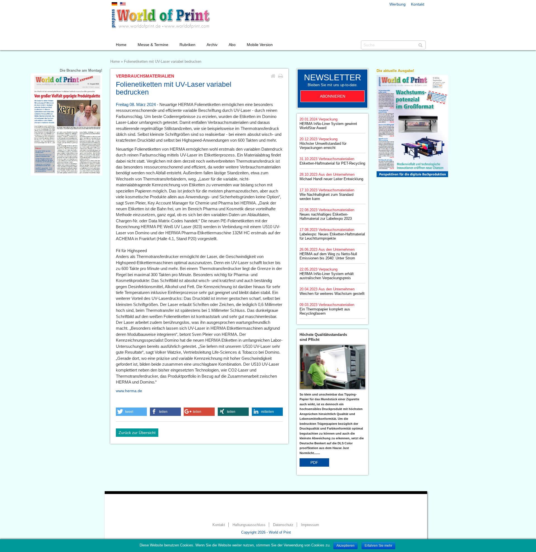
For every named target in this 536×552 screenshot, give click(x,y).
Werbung (397, 4)
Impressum (310, 525)
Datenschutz (283, 525)
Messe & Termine (153, 44)
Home (121, 44)
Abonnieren (332, 96)
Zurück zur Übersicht (137, 432)
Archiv (212, 44)
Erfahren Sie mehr (378, 546)
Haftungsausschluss (249, 525)
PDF (314, 462)
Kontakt (417, 4)
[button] (131, 412)
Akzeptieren (345, 546)
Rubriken (187, 44)
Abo (232, 44)
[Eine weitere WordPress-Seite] (160, 18)
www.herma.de (129, 391)
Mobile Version (260, 44)
